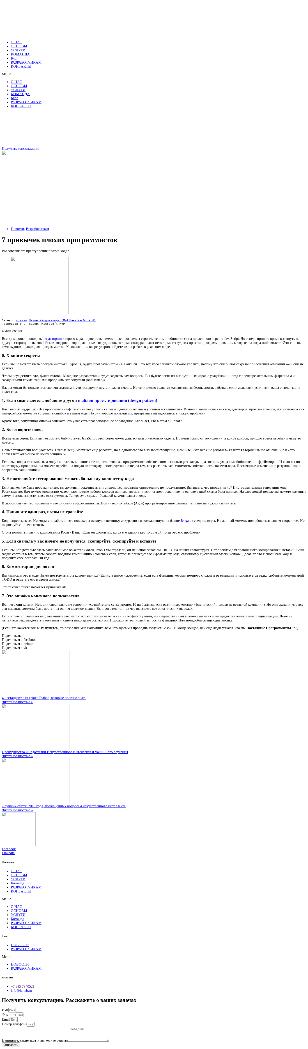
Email (6, 1019)
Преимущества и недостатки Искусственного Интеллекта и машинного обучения (65, 752)
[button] (154, 74)
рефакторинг (52, 338)
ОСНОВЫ (19, 46)
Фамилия (9, 1015)
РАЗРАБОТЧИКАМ (26, 62)
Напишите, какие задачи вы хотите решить (35, 1040)
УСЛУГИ (18, 50)
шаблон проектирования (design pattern (117, 400)
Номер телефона (14, 1024)
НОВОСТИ (20, 945)
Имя (5, 1010)
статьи (21, 320)
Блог (14, 58)
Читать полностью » (17, 702)
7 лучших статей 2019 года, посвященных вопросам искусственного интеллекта (64, 806)
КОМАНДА (20, 54)
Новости (17, 229)
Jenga (185, 520)
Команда (17, 883)
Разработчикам (37, 229)
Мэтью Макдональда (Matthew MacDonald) (62, 320)
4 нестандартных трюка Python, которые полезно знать (44, 698)
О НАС (16, 42)
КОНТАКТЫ (21, 66)
